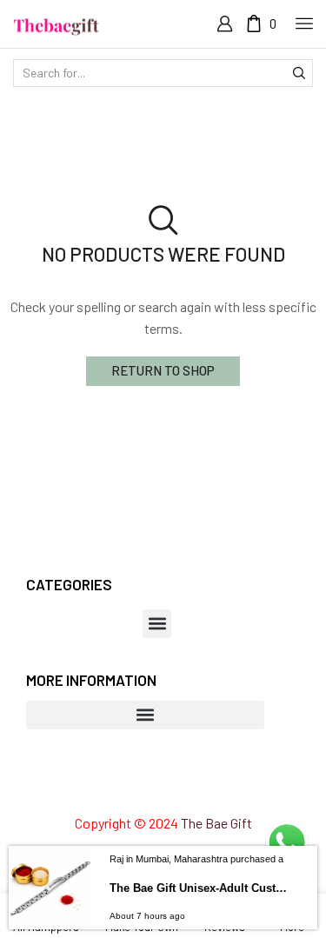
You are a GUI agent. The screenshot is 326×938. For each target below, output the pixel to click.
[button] (157, 623)
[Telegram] (226, 786)
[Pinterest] (162, 786)
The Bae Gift (216, 823)
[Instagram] (131, 786)
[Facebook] (100, 786)
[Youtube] (194, 786)
